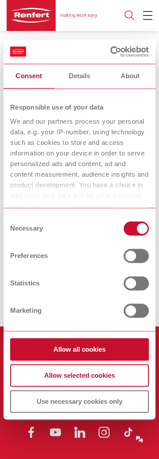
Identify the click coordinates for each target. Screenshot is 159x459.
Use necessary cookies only (79, 401)
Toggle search (129, 16)
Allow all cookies (79, 349)
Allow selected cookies (79, 375)
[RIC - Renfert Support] (139, 439)
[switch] (136, 256)
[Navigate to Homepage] (52, 15)
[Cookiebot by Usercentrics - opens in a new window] (112, 51)
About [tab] (130, 76)
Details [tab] (80, 76)
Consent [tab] (28, 76)
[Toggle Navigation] (147, 15)
